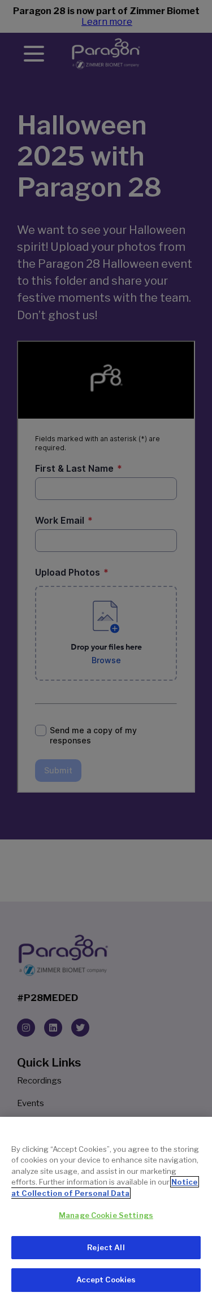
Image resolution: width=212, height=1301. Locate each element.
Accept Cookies (106, 1279)
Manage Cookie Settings (106, 1215)
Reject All (105, 1247)
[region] (106, 1209)
